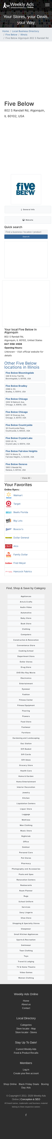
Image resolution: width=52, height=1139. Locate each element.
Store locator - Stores (26, 1032)
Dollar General (21, 537)
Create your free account (26, 1073)
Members (26, 1063)
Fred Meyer (19, 563)
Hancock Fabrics (22, 571)
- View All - (26, 478)
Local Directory (26, 1018)
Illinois (24, 34)
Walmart (18, 495)
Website (29, 220)
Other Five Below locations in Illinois (21, 365)
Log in (26, 1069)
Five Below (11, 34)
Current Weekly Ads (26, 1049)
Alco (15, 546)
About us (26, 1004)
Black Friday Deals (29, 1084)
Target (17, 503)
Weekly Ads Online (26, 994)
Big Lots (17, 520)
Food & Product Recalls (26, 1053)
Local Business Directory (25, 31)
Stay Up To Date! (26, 1042)
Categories (26, 1025)
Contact (26, 1008)
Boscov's (18, 529)
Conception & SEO (30, 1099)
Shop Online (10, 1084)
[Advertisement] (26, 71)
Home (5, 31)
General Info (29, 209)
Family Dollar (20, 554)
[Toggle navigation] (47, 4)
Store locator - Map (26, 1028)
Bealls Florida (20, 512)
